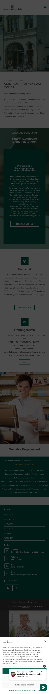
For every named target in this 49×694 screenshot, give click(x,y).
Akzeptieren (24, 671)
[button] (45, 641)
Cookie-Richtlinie (15, 690)
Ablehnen (24, 678)
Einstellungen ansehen (24, 685)
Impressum (36, 690)
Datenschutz (26, 690)
